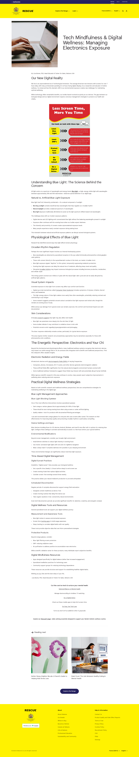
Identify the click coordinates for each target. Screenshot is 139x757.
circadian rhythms (45, 269)
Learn (74, 11)
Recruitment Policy (101, 730)
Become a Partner (63, 724)
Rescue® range (46, 619)
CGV (96, 733)
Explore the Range (62, 11)
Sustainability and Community (67, 736)
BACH (118, 1)
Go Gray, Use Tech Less (69, 606)
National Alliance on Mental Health (69, 589)
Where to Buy (62, 720)
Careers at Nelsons (64, 727)
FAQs (96, 736)
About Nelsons (62, 714)
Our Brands (61, 717)
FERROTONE (124, 1)
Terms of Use (99, 720)
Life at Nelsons (62, 730)
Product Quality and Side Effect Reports (107, 717)
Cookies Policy (99, 727)
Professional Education (65, 733)
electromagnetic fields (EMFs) (57, 361)
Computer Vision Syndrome (64, 290)
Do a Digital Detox (69, 598)
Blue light (75, 191)
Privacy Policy (99, 724)
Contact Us (98, 714)
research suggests (43, 318)
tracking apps (45, 521)
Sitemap (97, 739)
